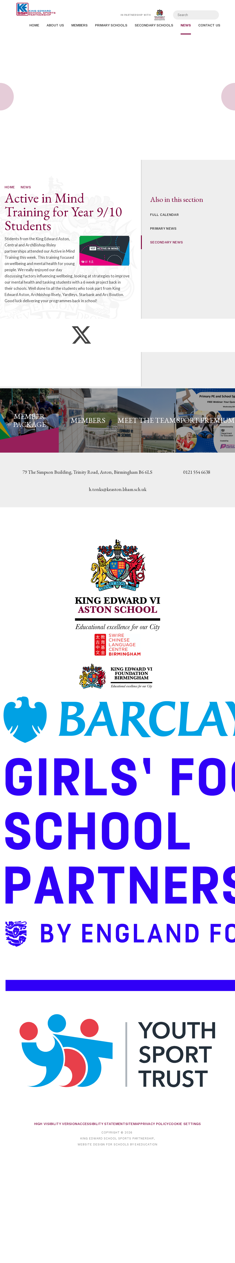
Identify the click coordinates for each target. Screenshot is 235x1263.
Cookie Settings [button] (185, 1124)
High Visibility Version (56, 1124)
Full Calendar (164, 215)
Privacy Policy (154, 1124)
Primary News (163, 228)
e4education (146, 1144)
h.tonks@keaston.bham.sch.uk (117, 489)
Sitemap (132, 1124)
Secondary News (166, 242)
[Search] (212, 15)
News (26, 187)
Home (10, 187)
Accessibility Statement (101, 1124)
